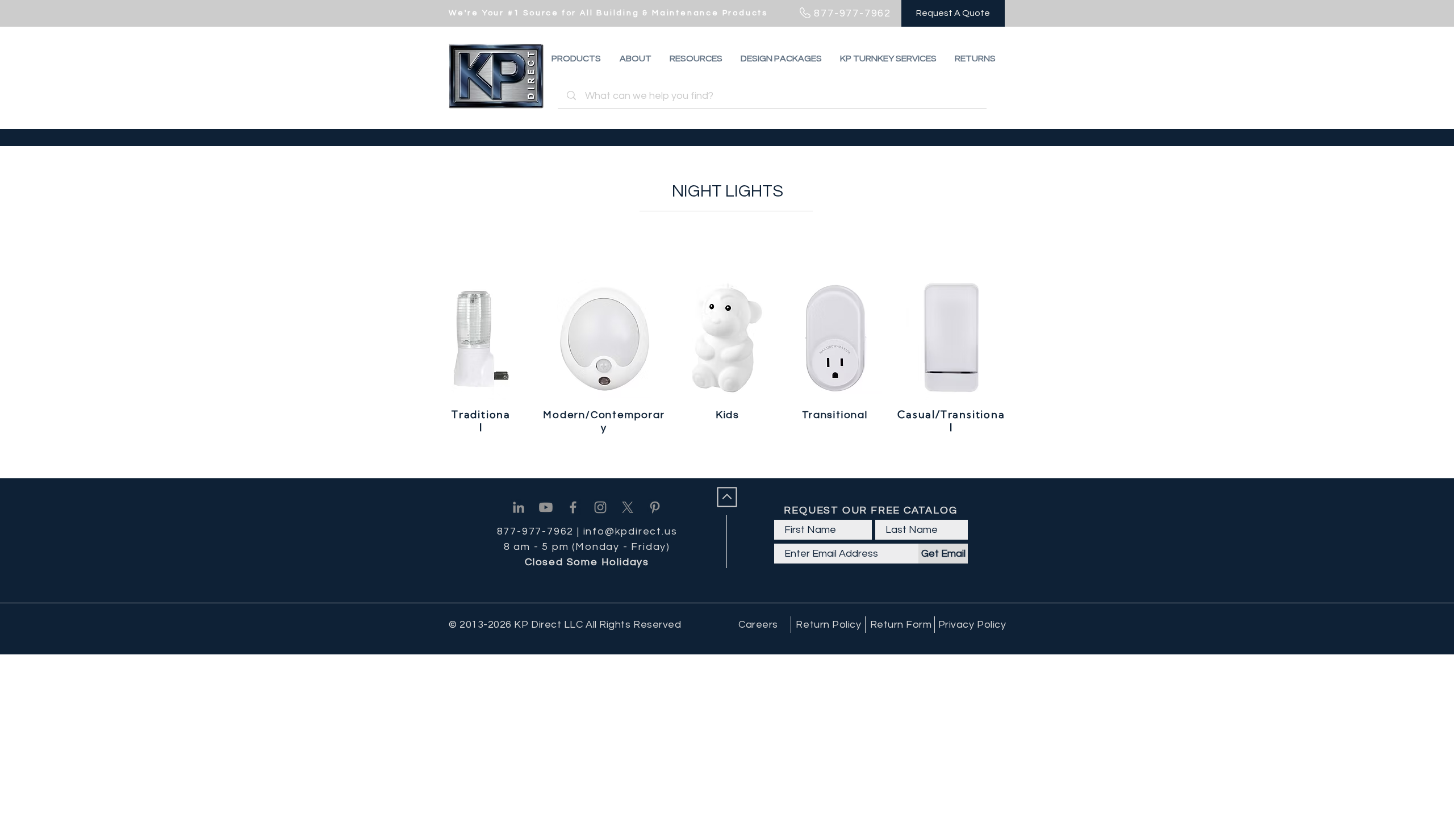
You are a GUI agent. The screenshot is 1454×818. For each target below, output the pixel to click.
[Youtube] (546, 507)
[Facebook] (573, 507)
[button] (975, 58)
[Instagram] (600, 507)
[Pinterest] (655, 507)
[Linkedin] (519, 507)
